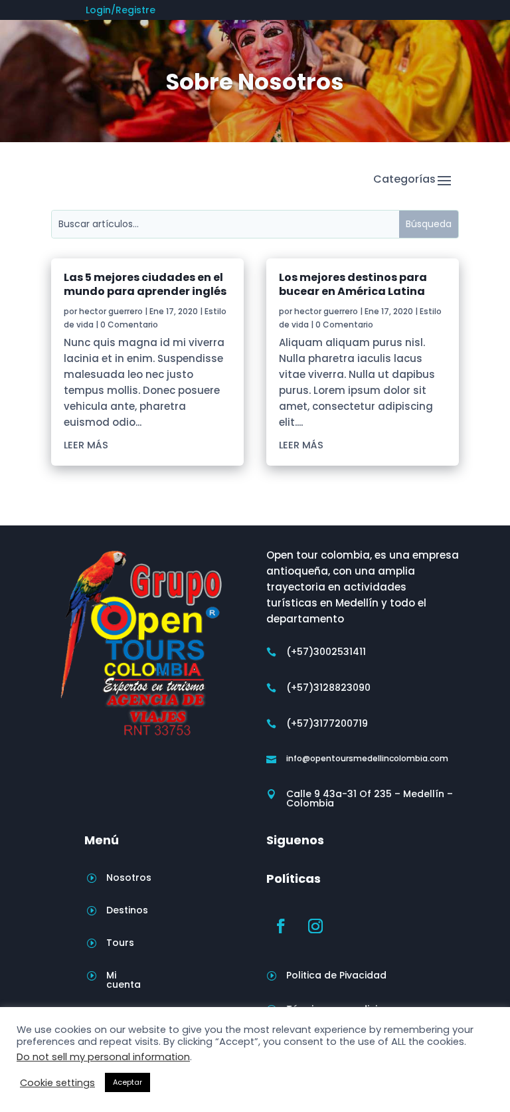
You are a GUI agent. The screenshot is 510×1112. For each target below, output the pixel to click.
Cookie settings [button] (57, 1083)
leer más (86, 445)
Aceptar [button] (127, 1082)
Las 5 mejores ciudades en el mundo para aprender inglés (145, 284)
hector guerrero (111, 311)
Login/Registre (120, 11)
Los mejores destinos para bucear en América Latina (353, 284)
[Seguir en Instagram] (315, 926)
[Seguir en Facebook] (281, 926)
